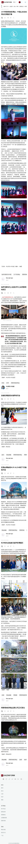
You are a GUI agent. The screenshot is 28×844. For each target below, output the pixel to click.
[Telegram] (8, 18)
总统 (3, 695)
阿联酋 (15, 695)
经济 (2, 796)
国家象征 (3, 814)
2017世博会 (17, 274)
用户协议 (3, 808)
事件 (18, 6)
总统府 (11, 6)
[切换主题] (20, 2)
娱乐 (3, 454)
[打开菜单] (25, 2)
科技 (3, 383)
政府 (20, 759)
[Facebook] (11, 18)
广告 (2, 835)
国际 (2, 799)
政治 (2, 791)
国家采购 (3, 820)
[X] (14, 18)
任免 (15, 6)
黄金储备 (8, 454)
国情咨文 (21, 6)
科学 (7, 383)
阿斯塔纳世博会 (15, 383)
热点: (1, 6)
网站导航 (3, 829)
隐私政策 (3, 811)
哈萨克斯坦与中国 (6, 274)
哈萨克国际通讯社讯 (7, 297)
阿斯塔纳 (21, 530)
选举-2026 (6, 6)
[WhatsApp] (5, 18)
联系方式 (3, 832)
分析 (2, 794)
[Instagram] (2, 18)
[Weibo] (12, 779)
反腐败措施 (4, 817)
